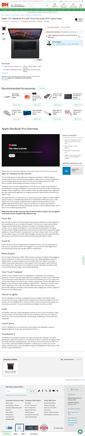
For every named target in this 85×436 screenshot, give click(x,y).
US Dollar (76, 389)
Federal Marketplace (50, 403)
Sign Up (32, 391)
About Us (71, 1)
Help (75, 1)
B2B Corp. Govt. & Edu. (50, 407)
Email (8, 391)
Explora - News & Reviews (51, 412)
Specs (15, 434)
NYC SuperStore (65, 1)
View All (42, 88)
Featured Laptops (16, 15)
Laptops (22, 15)
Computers (8, 15)
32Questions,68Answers (28, 21)
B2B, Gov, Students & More (15, 1)
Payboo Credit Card (30, 410)
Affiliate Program (29, 412)
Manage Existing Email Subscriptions (16, 395)
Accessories (34, 434)
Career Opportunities (31, 417)
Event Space (47, 410)
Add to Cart (16, 105)
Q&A (23, 434)
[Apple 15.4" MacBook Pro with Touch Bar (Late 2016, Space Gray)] (25, 43)
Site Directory (9, 414)
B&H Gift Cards (72, 420)
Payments (8, 410)
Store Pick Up (72, 418)
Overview (7, 434)
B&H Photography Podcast (51, 414)
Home (3, 15)
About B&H (28, 403)
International (9, 412)
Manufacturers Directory (32, 414)
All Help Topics (10, 419)
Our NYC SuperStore (30, 405)
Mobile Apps (59, 428)
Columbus (40, 12)
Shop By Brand (10, 417)
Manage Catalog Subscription (14, 407)
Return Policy (9, 403)
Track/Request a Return (12, 405)
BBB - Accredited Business (10, 428)
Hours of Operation (30, 407)
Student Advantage (49, 405)
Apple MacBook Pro (37, 15)
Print (47, 21)
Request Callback (75, 409)
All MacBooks (28, 15)
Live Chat (79, 1)
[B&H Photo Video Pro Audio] (6, 5)
